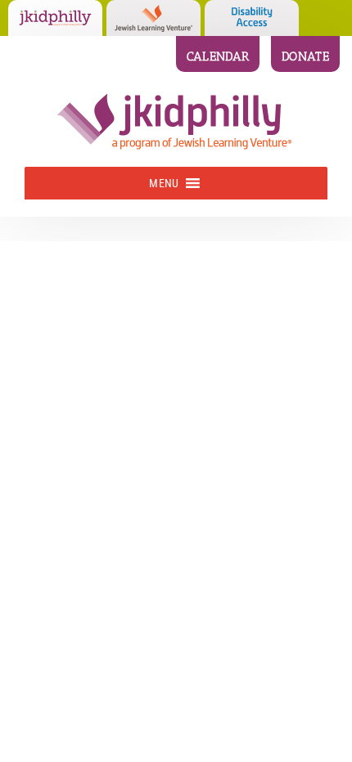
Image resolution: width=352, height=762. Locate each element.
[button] (163, 183)
